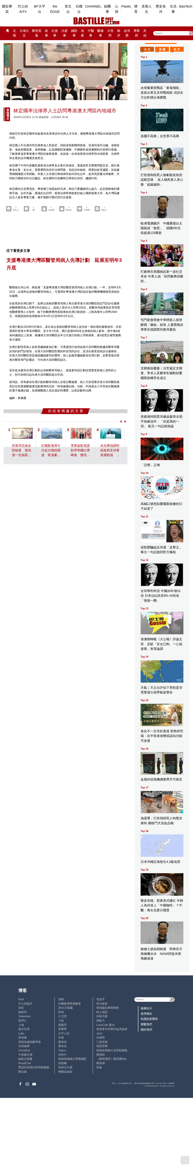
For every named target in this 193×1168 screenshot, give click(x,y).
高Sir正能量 (65, 1007)
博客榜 (136, 33)
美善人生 (147, 9)
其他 (144, 33)
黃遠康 (22, 1037)
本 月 (177, 49)
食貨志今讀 (65, 1067)
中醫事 (91, 33)
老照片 (62, 1054)
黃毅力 (100, 1020)
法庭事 (64, 33)
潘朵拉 (62, 1046)
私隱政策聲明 (149, 1018)
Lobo (21, 1033)
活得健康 (24, 1046)
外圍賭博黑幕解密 (69, 1003)
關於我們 (146, 1029)
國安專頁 (7, 9)
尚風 (61, 1037)
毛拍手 (100, 999)
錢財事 (74, 33)
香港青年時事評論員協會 (111, 1029)
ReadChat (24, 1063)
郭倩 (61, 1012)
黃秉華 (62, 1029)
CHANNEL (93, 6)
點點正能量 (25, 1058)
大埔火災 (24, 33)
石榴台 (79, 9)
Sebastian (24, 1016)
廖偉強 (62, 1041)
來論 (99, 1067)
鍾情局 (22, 1012)
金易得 (100, 1037)
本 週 (162, 49)
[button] (120, 421)
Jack (99, 1033)
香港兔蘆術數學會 (29, 1041)
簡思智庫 (102, 1046)
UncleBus (24, 1050)
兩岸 (118, 33)
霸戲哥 (62, 1024)
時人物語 (102, 1012)
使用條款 (146, 1013)
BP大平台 (39, 9)
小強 (21, 1024)
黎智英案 (36, 33)
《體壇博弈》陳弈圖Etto (111, 1058)
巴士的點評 (25, 1003)
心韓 (116, 9)
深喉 (61, 999)
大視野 (110, 33)
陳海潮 (100, 1063)
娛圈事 (107, 9)
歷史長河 (161, 9)
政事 (46, 33)
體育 (136, 9)
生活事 (173, 9)
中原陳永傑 (25, 1054)
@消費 (127, 33)
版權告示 (146, 1008)
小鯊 (61, 1020)
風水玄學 (24, 1029)
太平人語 (64, 1033)
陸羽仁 (22, 1020)
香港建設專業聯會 (107, 1007)
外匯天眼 (102, 1016)
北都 (14, 33)
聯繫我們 (146, 1024)
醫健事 (100, 33)
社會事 (54, 33)
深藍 (21, 1007)
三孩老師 (102, 1041)
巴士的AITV (23, 9)
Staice (62, 1050)
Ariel (21, 999)
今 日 (147, 49)
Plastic (126, 6)
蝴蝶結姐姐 (65, 1071)
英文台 (68, 9)
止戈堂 (62, 1016)
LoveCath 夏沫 (105, 1024)
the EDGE (55, 9)
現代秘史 (102, 1003)
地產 (82, 33)
